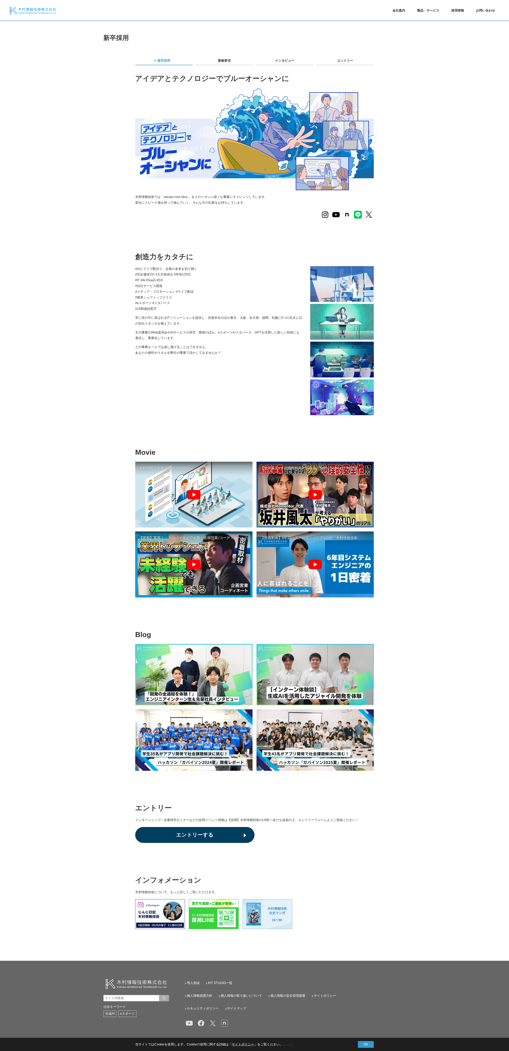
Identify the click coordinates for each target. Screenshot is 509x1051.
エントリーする (195, 835)
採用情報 (457, 10)
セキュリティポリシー (203, 1008)
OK (366, 1044)
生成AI (110, 1013)
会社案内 (398, 10)
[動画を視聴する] (194, 494)
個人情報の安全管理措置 (287, 995)
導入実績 (193, 983)
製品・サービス (428, 10)
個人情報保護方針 (199, 995)
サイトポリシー (325, 995)
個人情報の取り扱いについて (241, 995)
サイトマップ (236, 1008)
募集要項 (224, 60)
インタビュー (284, 60)
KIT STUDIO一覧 (220, 983)
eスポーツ (127, 1013)
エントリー (345, 60)
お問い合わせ (485, 10)
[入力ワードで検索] (164, 998)
